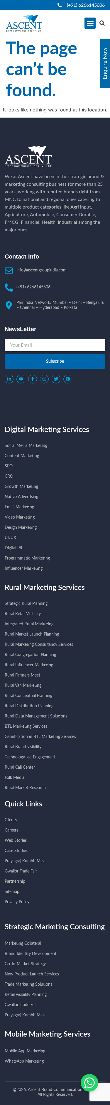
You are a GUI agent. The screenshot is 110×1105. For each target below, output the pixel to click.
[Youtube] (20, 379)
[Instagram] (44, 379)
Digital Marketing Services (47, 429)
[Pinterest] (67, 379)
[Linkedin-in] (9, 379)
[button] (90, 23)
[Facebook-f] (32, 379)
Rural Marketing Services (45, 587)
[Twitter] (56, 379)
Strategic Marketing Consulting (55, 927)
